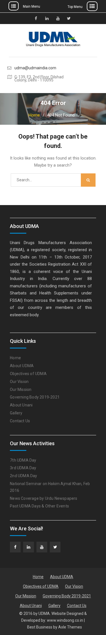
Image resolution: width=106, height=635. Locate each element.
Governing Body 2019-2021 (35, 397)
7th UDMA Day (23, 460)
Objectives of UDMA (28, 373)
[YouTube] (41, 547)
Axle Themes (70, 627)
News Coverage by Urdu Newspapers (43, 498)
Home (15, 358)
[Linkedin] (28, 547)
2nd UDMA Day (23, 475)
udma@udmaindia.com (35, 68)
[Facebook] (15, 547)
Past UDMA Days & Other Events (39, 506)
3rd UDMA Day (23, 468)
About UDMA (22, 365)
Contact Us (20, 421)
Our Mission (20, 389)
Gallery (16, 413)
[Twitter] (55, 547)
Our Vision (19, 381)
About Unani (21, 405)
